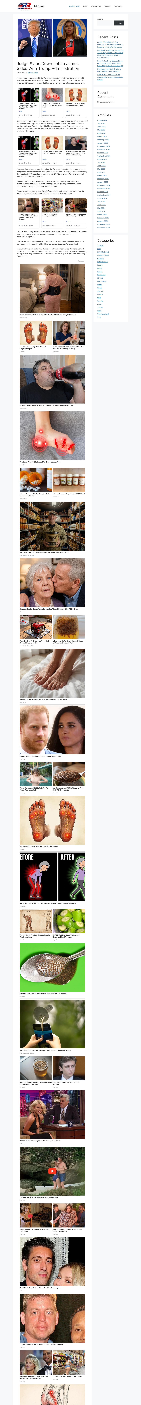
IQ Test (100, 278)
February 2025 (103, 179)
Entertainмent (102, 262)
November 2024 (103, 188)
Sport (99, 304)
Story (99, 311)
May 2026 (101, 130)
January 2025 (102, 182)
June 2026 (101, 127)
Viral (99, 317)
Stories (100, 307)
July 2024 (101, 202)
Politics (100, 294)
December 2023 (103, 224)
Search (100, 19)
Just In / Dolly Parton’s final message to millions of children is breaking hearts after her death (110, 44)
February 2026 (103, 140)
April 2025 (101, 172)
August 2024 (102, 198)
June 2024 (101, 205)
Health (99, 272)
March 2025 (102, 175)
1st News (39, 6)
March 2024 (102, 215)
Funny (99, 268)
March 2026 (102, 136)
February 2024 (103, 218)
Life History (101, 281)
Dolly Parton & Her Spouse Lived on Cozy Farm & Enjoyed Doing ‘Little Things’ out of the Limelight (110, 63)
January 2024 (102, 221)
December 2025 (103, 146)
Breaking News (74, 6)
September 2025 (103, 156)
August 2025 (102, 159)
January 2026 (102, 143)
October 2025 (102, 153)
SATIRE (100, 301)
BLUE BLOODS (103, 252)
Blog (99, 249)
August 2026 (102, 120)
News (85, 6)
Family (99, 265)
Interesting (118, 6)
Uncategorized (96, 6)
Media (99, 285)
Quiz (99, 298)
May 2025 (101, 169)
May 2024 (101, 208)
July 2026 (101, 123)
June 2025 (101, 166)
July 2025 (101, 162)
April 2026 (101, 133)
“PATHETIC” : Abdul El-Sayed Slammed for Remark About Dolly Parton (110, 77)
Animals (100, 245)
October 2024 (102, 192)
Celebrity (108, 6)
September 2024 (103, 195)
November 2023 (103, 228)
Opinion (100, 291)
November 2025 (103, 149)
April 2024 (101, 211)
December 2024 (103, 185)
